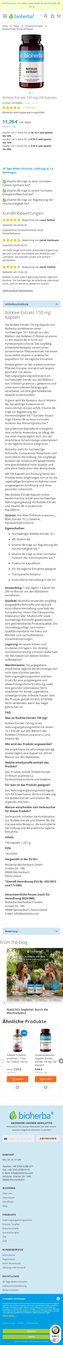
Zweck (16, 26)
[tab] (31, 304)
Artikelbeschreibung (16, 304)
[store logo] (21, 16)
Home (5, 26)
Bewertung (12, 931)
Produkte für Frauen (34, 26)
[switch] (56, 1340)
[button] (30, 92)
